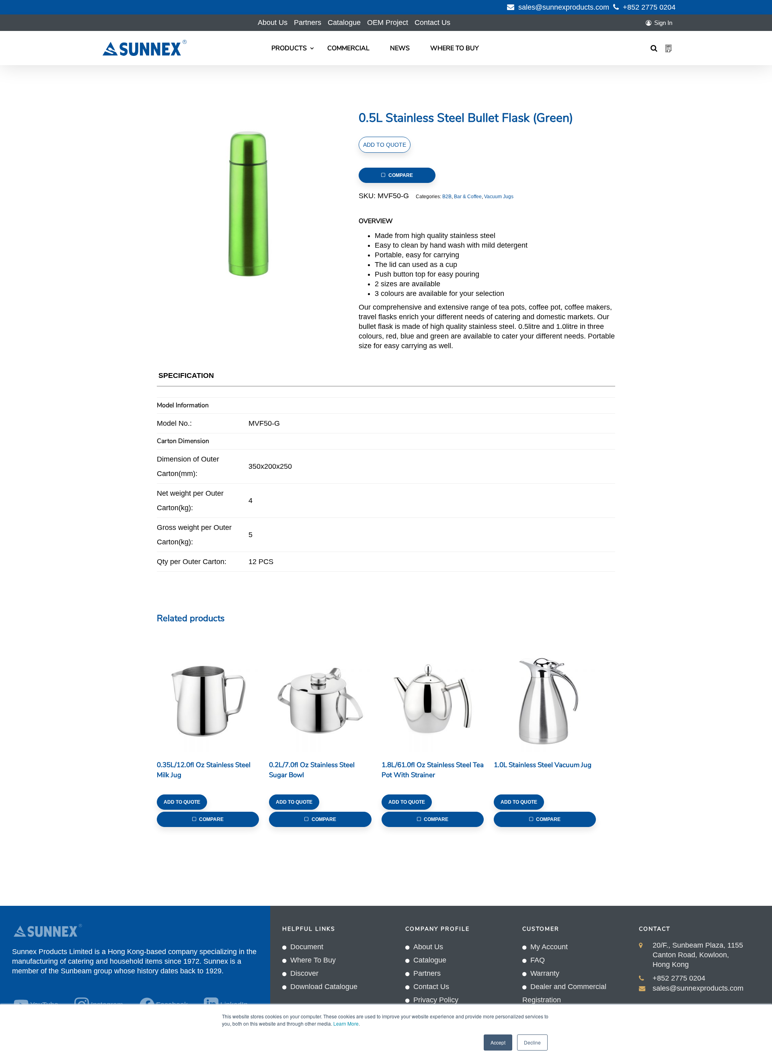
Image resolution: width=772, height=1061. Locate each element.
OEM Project (387, 22)
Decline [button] (532, 1042)
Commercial (348, 48)
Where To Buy (454, 48)
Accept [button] (498, 1042)
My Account (549, 947)
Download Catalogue (323, 987)
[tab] (186, 377)
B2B (447, 196)
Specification (186, 375)
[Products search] (654, 48)
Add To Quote (384, 145)
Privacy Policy (435, 1000)
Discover (304, 973)
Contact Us (432, 22)
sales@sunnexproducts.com (563, 7)
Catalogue (344, 22)
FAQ (537, 960)
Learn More (346, 1023)
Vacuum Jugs (498, 196)
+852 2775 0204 (649, 7)
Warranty (544, 973)
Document (306, 947)
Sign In (663, 22)
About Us (272, 22)
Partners (307, 22)
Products (289, 48)
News (400, 48)
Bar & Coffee (468, 196)
